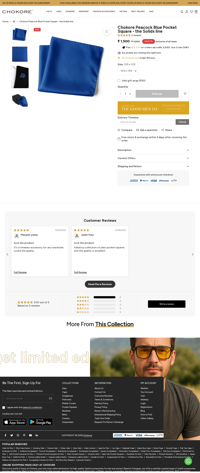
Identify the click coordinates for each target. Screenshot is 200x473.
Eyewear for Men (9, 451)
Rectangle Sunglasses (88, 451)
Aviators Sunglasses (28, 451)
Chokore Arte (93, 454)
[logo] (18, 11)
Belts (64, 414)
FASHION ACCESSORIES (104, 11)
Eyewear (70, 11)
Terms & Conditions (104, 399)
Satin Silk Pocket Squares (113, 454)
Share (168, 130)
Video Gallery (147, 418)
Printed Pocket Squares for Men (50, 454)
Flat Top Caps (186, 448)
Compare (126, 130)
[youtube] (30, 435)
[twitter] (12, 435)
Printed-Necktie (166, 454)
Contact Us (100, 392)
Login (143, 403)
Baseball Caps (128, 448)
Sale (151, 11)
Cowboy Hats (39, 448)
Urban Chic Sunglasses (150, 451)
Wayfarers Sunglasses (67, 451)
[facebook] (5, 435)
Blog (143, 411)
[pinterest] (24, 435)
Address (145, 399)
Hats (49, 11)
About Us (99, 388)
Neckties (66, 411)
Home (5, 21)
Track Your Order (102, 418)
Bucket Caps (172, 448)
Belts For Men (19, 457)
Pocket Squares (69, 407)
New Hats (77, 448)
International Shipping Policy (108, 414)
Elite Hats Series (23, 448)
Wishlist (144, 388)
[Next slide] (192, 255)
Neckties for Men (134, 454)
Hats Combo (89, 448)
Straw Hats (65, 448)
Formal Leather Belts (37, 457)
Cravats (66, 418)
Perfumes (66, 399)
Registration (146, 407)
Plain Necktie (150, 454)
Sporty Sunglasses (108, 451)
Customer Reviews (103, 396)
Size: (126, 64)
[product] (107, 31)
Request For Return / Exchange (109, 422)
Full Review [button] (20, 272)
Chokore (87, 435)
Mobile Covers (69, 403)
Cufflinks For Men (135, 457)
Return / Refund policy (105, 411)
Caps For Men (104, 448)
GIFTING (123, 11)
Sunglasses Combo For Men (41, 460)
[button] (124, 35)
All (14, 21)
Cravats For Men (97, 457)
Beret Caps (159, 448)
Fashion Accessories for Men (14, 460)
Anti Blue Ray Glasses (65, 460)
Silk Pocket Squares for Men (21, 454)
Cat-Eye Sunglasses (171, 451)
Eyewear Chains (83, 460)
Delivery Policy (101, 403)
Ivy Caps (116, 448)
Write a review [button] (167, 304)
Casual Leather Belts (57, 457)
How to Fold (146, 414)
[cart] (196, 11)
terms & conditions (32, 407)
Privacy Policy (101, 407)
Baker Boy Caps (144, 448)
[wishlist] (191, 11)
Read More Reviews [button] (100, 284)
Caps (58, 11)
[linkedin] (37, 435)
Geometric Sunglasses (128, 451)
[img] (21, 230)
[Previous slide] (7, 255)
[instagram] (18, 435)
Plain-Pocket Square (76, 454)
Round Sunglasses (47, 451)
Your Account (147, 392)
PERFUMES (84, 11)
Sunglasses (67, 396)
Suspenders (67, 422)
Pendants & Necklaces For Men (178, 457)
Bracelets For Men (154, 457)
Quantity (123, 86)
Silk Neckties (181, 454)
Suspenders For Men (116, 457)
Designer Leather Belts (78, 457)
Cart (143, 396)
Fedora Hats (52, 448)
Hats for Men (7, 448)
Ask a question (149, 130)
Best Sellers (138, 11)
